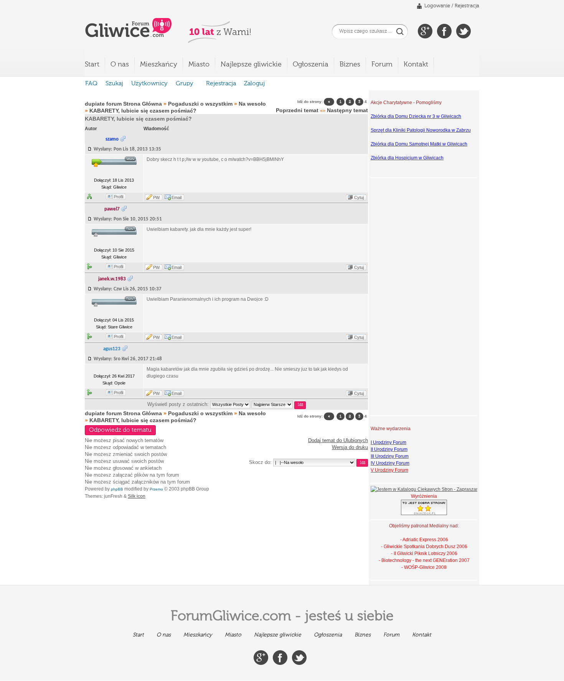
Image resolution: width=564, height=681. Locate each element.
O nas (119, 64)
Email (176, 197)
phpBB (117, 489)
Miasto (198, 64)
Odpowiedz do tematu (120, 430)
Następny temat (347, 110)
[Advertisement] (401, 296)
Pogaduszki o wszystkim (200, 104)
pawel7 (112, 209)
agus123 (111, 348)
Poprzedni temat (297, 110)
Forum (381, 64)
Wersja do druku (350, 447)
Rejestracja (467, 5)
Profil (118, 196)
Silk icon (136, 496)
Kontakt (416, 64)
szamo (112, 139)
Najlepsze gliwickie (251, 64)
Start (92, 64)
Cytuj (359, 197)
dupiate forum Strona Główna (123, 104)
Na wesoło (252, 104)
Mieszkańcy (158, 64)
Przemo (156, 489)
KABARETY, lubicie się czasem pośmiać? (142, 111)
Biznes (350, 64)
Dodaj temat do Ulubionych (338, 440)
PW (156, 197)
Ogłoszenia (310, 64)
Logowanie (437, 5)
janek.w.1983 (112, 279)
